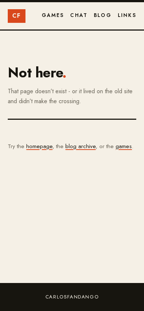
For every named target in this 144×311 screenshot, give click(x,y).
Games (53, 15)
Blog (103, 15)
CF (16, 15)
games (124, 146)
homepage (39, 146)
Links (127, 15)
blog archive (80, 146)
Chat (79, 15)
